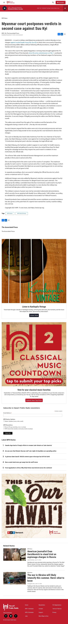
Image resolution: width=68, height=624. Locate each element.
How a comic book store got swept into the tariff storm (21, 462)
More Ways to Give (43, 616)
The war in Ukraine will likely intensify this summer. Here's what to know (45, 578)
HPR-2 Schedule (29, 612)
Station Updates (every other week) (13, 421)
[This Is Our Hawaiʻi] (34, 506)
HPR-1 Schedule (29, 608)
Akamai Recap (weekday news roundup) (15, 427)
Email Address (7, 413)
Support (41, 612)
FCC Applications (56, 605)
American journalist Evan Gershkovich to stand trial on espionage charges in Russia (41, 554)
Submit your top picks (34, 400)
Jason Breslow (30, 560)
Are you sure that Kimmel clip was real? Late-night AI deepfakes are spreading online (30, 451)
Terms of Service (56, 608)
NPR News (4, 18)
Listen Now (34, 315)
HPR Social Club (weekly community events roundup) (18, 428)
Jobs (26, 616)
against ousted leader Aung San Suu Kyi (24, 42)
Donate (61, 2)
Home (26, 605)
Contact (41, 608)
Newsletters (42, 605)
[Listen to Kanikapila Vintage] (34, 271)
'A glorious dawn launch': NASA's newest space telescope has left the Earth (27, 456)
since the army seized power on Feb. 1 (41, 53)
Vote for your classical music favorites (33, 390)
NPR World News (21, 213)
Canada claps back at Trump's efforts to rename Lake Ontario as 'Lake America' (28, 445)
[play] (4, 8)
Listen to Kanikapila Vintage (34, 306)
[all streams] (65, 8)
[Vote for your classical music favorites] (34, 354)
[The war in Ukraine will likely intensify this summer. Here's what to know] (14, 578)
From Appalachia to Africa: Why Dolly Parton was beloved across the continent (28, 468)
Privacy (54, 612)
